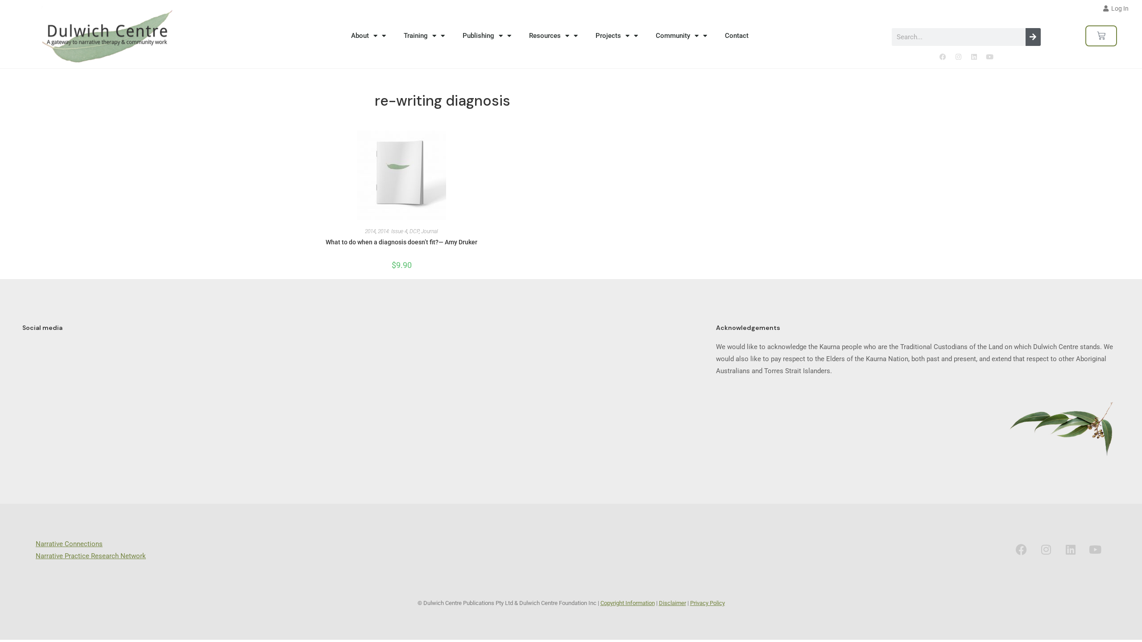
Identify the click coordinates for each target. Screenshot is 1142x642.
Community (673, 36)
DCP (414, 231)
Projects (608, 36)
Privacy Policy (707, 603)
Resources (545, 36)
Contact (737, 36)
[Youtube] (989, 57)
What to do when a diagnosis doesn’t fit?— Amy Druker (401, 242)
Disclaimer (672, 603)
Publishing (478, 36)
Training (416, 36)
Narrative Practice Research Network (91, 556)
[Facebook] (942, 57)
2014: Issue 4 (392, 231)
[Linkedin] (974, 57)
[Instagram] (958, 57)
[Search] (1033, 37)
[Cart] (1101, 35)
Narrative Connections (69, 544)
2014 (370, 231)
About (360, 36)
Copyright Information (627, 603)
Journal (429, 231)
